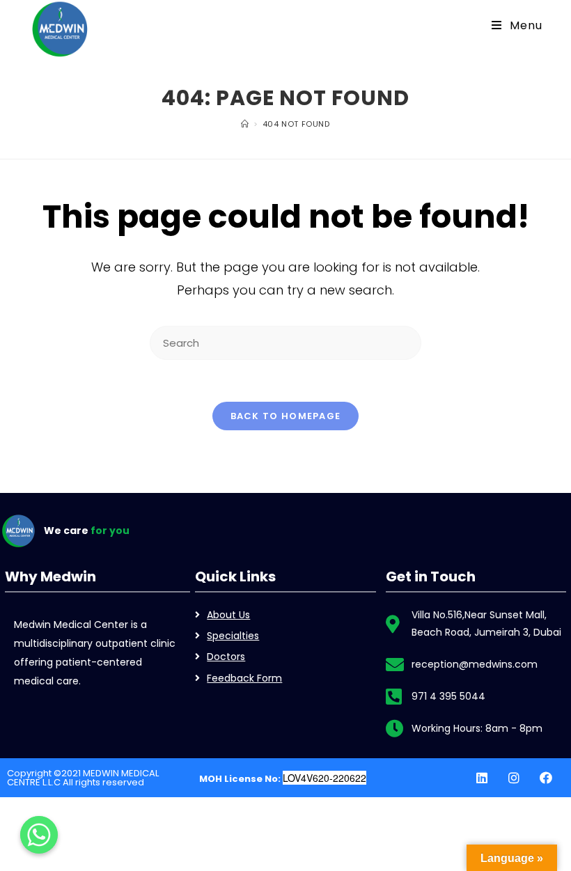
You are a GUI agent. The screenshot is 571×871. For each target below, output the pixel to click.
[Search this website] (285, 342)
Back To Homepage (285, 416)
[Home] (245, 124)
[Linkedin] (481, 777)
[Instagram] (513, 777)
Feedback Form (244, 678)
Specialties (233, 636)
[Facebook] (545, 777)
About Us (228, 615)
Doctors (226, 657)
